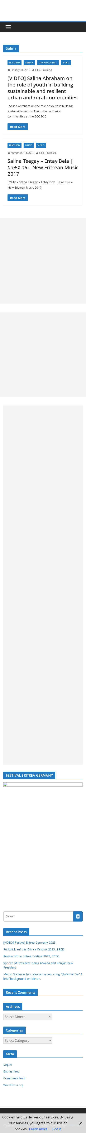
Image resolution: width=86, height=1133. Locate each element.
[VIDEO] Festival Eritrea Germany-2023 (29, 942)
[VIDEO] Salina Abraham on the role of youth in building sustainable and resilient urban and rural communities (43, 88)
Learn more (38, 1129)
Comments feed (14, 1078)
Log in (7, 1064)
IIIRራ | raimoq (43, 70)
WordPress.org (13, 1085)
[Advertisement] (43, 261)
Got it (56, 1129)
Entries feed (11, 1071)
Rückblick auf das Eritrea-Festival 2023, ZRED (33, 949)
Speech (29, 62)
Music (28, 145)
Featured (14, 62)
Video (66, 62)
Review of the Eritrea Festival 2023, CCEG (31, 956)
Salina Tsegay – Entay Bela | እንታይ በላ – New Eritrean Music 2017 (43, 167)
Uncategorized (48, 62)
